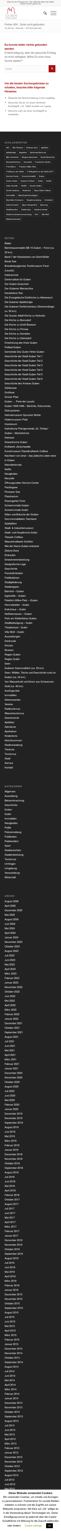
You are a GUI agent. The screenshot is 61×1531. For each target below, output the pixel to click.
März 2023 (10, 973)
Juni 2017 (10, 1213)
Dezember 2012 (13, 1457)
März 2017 (10, 1226)
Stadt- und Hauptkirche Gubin (21, 532)
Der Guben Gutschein (17, 284)
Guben (41, 176)
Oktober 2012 (12, 1466)
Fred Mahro (11, 166)
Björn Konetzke (12, 157)
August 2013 (11, 1421)
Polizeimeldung (13, 832)
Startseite (19, 28)
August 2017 (11, 1204)
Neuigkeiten (11, 473)
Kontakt (9, 767)
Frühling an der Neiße (15, 171)
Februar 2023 (12, 978)
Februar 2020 (12, 1104)
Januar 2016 (11, 1289)
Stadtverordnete (40, 209)
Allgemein (10, 791)
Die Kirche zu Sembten (17, 333)
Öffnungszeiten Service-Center (22, 482)
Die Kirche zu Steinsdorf (18, 338)
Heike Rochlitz (12, 185)
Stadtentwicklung (14, 854)
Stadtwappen (12, 586)
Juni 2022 (10, 996)
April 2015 (10, 1330)
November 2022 (13, 987)
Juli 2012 (9, 1479)
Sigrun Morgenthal (29, 204)
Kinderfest (27, 190)
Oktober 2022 (12, 991)
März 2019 (10, 1140)
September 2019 (14, 1122)
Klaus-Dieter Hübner (42, 190)
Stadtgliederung (13, 582)
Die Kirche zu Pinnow (16, 329)
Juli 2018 (9, 1177)
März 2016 (10, 1280)
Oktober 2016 (12, 1249)
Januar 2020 (11, 1109)
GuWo (48, 180)
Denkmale (10, 641)
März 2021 (10, 1059)
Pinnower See (12, 491)
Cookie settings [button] (33, 1525)
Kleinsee (9, 437)
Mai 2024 (10, 928)
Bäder (8, 243)
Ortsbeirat (48, 200)
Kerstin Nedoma (12, 190)
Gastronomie (12, 717)
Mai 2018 (10, 1186)
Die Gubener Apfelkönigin (19, 302)
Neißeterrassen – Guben (18, 613)
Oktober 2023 (12, 946)
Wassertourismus (14, 713)
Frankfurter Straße (42, 162)
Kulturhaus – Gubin (15, 609)
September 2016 (14, 1253)
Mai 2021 (10, 1050)
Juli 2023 (9, 955)
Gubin (40, 180)
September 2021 (14, 1032)
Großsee (9, 392)
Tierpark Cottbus (14, 537)
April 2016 (10, 1276)
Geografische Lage (15, 564)
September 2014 (14, 1362)
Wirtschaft (10, 877)
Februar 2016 (12, 1285)
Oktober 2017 (12, 1199)
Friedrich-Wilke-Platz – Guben (21, 600)
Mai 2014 (10, 1380)
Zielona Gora (12, 550)
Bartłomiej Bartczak (38, 152)
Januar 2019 (11, 1149)
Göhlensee (11, 387)
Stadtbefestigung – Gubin (18, 622)
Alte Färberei (17, 147)
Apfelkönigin (11, 152)
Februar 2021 (12, 1064)
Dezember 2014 (13, 1348)
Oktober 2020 (12, 1082)
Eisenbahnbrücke (13, 162)
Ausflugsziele (12, 690)
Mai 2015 (10, 1326)
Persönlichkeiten (14, 573)
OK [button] (49, 1525)
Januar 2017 (11, 1235)
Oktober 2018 (12, 1163)
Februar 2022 (12, 1014)
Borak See (10, 261)
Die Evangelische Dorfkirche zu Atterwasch (29, 297)
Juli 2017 (9, 1208)
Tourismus (10, 754)
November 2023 (13, 942)
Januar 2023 (11, 982)
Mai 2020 (10, 1100)
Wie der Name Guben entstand (22, 546)
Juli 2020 (9, 1091)
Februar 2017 (12, 1231)
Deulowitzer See (14, 293)
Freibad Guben (13, 347)
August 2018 (11, 1172)
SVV (36, 214)
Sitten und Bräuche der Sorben (21, 514)
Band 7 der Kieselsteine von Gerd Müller (27, 256)
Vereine (9, 704)
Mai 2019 (10, 1136)
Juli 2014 (9, 1371)
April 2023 (10, 969)
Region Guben (13, 654)
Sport (8, 845)
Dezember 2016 (13, 1240)
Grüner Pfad (11, 397)
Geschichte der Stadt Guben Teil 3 (24, 365)
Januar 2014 (11, 1398)
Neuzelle (9, 478)
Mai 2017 (10, 1217)
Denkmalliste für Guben (18, 279)
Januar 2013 (11, 1452)
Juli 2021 (9, 1041)
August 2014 (11, 1366)
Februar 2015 (12, 1339)
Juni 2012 (10, 1484)
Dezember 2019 (13, 1113)
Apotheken (10, 731)
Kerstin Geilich (36, 185)
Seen (7, 663)
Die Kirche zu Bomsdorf (18, 320)
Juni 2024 (10, 923)
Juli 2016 (9, 1262)
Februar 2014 (12, 1393)
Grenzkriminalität (29, 176)
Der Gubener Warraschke (19, 288)
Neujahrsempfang (34, 200)
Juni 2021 (10, 1045)
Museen (9, 650)
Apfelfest (44, 147)
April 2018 (10, 1190)
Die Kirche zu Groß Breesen (20, 324)
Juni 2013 (10, 1430)
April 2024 (10, 932)
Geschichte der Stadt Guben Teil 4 (24, 369)
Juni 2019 (10, 1131)
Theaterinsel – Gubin (16, 627)
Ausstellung (11, 796)
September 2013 (14, 1416)
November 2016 (13, 1244)
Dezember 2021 (13, 1023)
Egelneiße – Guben (15, 595)
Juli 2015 (9, 1317)
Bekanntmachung (14, 800)
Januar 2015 (11, 1344)
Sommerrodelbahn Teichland (20, 519)
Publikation (11, 836)
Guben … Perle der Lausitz (20, 401)
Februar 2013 (12, 1448)
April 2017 (10, 1222)
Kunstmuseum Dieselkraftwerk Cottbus (26, 451)
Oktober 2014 (12, 1357)
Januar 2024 (11, 937)
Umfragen (10, 863)
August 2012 (11, 1475)
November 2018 (13, 1158)
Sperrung (44, 204)
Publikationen (12, 577)
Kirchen (9, 645)
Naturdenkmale (13, 464)
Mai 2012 (10, 1488)
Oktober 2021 (12, 1027)
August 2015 (11, 1312)
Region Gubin (12, 659)
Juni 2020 (10, 1095)
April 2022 (10, 1005)
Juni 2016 (10, 1267)
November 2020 (13, 1077)
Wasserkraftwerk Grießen (19, 541)
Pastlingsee (11, 487)
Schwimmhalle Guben (17, 505)
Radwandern (12, 841)
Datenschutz (12, 275)
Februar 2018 (12, 1195)
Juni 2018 (10, 1181)
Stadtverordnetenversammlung (19, 214)
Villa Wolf (45, 214)
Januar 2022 (11, 1018)
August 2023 (11, 951)
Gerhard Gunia (12, 176)
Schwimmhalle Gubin (16, 510)
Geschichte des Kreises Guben (22, 383)
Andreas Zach (32, 147)
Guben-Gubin (11, 180)
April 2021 (10, 1054)
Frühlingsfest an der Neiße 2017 (40, 171)
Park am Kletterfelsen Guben (21, 618)
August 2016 (11, 1258)
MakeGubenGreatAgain (28, 195)
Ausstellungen (12, 636)
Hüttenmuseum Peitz (16, 419)
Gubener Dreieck (28, 180)
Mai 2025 (10, 914)
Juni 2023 (10, 960)
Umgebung (11, 868)
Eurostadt (28, 162)
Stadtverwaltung (13, 745)
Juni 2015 (10, 1321)
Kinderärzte (11, 735)
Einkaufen (10, 555)
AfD (7, 147)
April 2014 (10, 1384)
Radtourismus (12, 708)
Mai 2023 (10, 964)
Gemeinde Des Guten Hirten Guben (24, 351)
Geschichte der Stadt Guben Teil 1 (24, 356)
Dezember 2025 (13, 910)
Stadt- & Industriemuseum (19, 528)
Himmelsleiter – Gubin (17, 604)
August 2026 (11, 901)
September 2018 (14, 1167)
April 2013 (10, 1439)
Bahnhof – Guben (14, 591)
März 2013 (10, 1443)
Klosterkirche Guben (16, 442)
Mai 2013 (10, 1434)
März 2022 (10, 1009)
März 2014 (10, 1389)
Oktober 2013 (12, 1412)
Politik (8, 827)
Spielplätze (11, 523)
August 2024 (11, 919)
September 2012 (14, 1470)
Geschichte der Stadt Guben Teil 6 (24, 378)
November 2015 (13, 1299)
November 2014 (13, 1353)
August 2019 (11, 1127)
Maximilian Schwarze (14, 200)
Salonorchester (12, 204)
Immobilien (11, 695)
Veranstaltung (12, 872)
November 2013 (13, 1407)
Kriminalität (10, 195)
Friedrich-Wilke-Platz (27, 166)
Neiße (8, 469)
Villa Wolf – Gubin (14, 632)
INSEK (24, 185)
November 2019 (13, 1118)
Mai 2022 (10, 1000)
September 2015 (14, 1308)
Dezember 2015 (13, 1294)
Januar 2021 (11, 1068)
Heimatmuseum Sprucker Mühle (23, 415)
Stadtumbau (26, 209)
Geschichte (11, 568)
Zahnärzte (10, 726)
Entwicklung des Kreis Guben (21, 342)
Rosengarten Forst (15, 500)
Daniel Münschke (47, 157)
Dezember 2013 (13, 1402)
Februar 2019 (12, 1145)
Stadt (7, 758)
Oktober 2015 (12, 1303)
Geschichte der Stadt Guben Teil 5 (24, 374)
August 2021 (11, 1036)
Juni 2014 (10, 1375)
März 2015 (10, 1335)
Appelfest (23, 152)
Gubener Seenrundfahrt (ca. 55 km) (24, 668)
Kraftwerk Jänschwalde (17, 446)
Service (9, 763)
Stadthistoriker (12, 209)
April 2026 (10, 905)
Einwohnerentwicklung (17, 559)
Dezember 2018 (13, 1154)
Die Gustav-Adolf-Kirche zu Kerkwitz (25, 315)
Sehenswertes (13, 699)
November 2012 (13, 1461)
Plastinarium (11, 496)
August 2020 (11, 1086)
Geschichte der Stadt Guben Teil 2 (24, 360)
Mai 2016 (10, 1271)
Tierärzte (9, 749)
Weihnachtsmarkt (13, 219)
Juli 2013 (9, 1425)
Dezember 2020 (13, 1073)
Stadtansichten (13, 850)
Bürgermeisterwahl (29, 157)
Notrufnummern (13, 740)
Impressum (11, 424)
